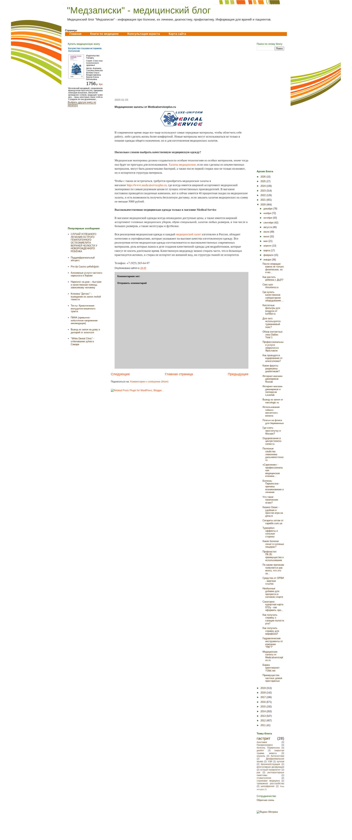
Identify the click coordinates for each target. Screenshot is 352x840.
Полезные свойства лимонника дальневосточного (273, 454)
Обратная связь (265, 800)
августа (268, 227)
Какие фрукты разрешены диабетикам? (271, 368)
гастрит (263, 738)
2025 (263, 181)
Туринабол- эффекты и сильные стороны (270, 532)
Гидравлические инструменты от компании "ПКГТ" (273, 642)
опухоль (261, 756)
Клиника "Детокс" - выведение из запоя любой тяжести (86, 296)
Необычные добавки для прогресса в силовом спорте (273, 592)
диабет (260, 750)
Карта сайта (177, 33)
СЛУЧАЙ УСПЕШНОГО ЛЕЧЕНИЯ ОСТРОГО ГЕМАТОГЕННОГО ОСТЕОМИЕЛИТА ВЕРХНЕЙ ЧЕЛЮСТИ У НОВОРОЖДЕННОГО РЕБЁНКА (84, 243)
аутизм (280, 761)
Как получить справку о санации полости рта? (273, 619)
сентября (268, 222)
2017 (263, 697)
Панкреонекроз (265, 745)
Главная (75, 33)
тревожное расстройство (270, 783)
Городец (90, 58)
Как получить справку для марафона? (271, 631)
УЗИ (270, 761)
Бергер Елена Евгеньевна (92, 78)
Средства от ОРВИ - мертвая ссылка (273, 581)
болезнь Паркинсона (268, 747)
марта (267, 250)
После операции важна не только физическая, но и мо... (273, 268)
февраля (268, 255)
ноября (267, 213)
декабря (268, 208)
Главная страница (179, 374)
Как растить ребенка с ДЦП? (273, 278)
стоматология (264, 778)
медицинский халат (188, 234)
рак (258, 772)
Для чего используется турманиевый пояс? (271, 322)
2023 (263, 190)
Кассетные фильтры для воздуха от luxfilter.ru (271, 309)
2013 (263, 716)
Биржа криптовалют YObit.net (271, 668)
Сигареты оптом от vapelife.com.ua (273, 522)
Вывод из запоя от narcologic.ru (273, 401)
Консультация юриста (143, 33)
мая (265, 241)
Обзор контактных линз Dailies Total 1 (273, 334)
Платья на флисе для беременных (273, 422)
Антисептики (277, 756)
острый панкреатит (270, 769)
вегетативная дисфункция (270, 767)
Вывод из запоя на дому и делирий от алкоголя (85, 331)
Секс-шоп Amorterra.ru (270, 286)
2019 (263, 688)
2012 (263, 720)
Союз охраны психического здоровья (96, 63)
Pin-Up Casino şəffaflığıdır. (85, 266)
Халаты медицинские (182, 164)
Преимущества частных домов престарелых (272, 678)
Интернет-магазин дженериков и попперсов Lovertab (272, 390)
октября (268, 217)
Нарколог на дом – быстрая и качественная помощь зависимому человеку (86, 284)
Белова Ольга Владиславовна (93, 74)
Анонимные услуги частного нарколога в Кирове (86, 274)
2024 (263, 186)
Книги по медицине (104, 33)
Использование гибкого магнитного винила (271, 411)
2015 (263, 706)
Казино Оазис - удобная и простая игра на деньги (273, 511)
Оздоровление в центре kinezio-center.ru (272, 441)
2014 (263, 711)
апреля (267, 245)
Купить (102, 84)
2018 (263, 692)
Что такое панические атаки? (270, 500)
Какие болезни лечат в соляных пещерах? (273, 544)
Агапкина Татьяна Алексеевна (95, 69)
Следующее (120, 374)
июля (266, 231)
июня (266, 236)
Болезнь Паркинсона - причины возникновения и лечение (273, 486)
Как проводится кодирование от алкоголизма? (273, 358)
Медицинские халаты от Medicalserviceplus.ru (273, 656)
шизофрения (267, 786)
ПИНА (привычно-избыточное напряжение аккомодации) (84, 320)
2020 (263, 204)
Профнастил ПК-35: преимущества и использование (273, 556)
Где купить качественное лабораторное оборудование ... (273, 296)
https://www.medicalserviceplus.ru (147, 185)
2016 (263, 702)
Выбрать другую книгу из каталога (82, 103)
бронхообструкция (270, 764)
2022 (263, 195)
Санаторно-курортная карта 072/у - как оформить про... (273, 606)
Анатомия (262, 742)
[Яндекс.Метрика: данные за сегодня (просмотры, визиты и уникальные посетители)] (267, 811)
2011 (263, 725)
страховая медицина (268, 780)
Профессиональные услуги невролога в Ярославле (273, 346)
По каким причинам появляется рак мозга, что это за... (273, 569)
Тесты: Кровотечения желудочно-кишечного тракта (83, 308)
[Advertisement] (179, 67)
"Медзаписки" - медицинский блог (139, 10)
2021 (263, 199)
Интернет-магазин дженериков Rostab (272, 379)
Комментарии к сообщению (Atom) (149, 381)
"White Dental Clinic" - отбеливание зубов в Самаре (82, 341)
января (267, 259)
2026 (263, 176)
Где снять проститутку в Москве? (272, 430)
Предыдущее (238, 374)
